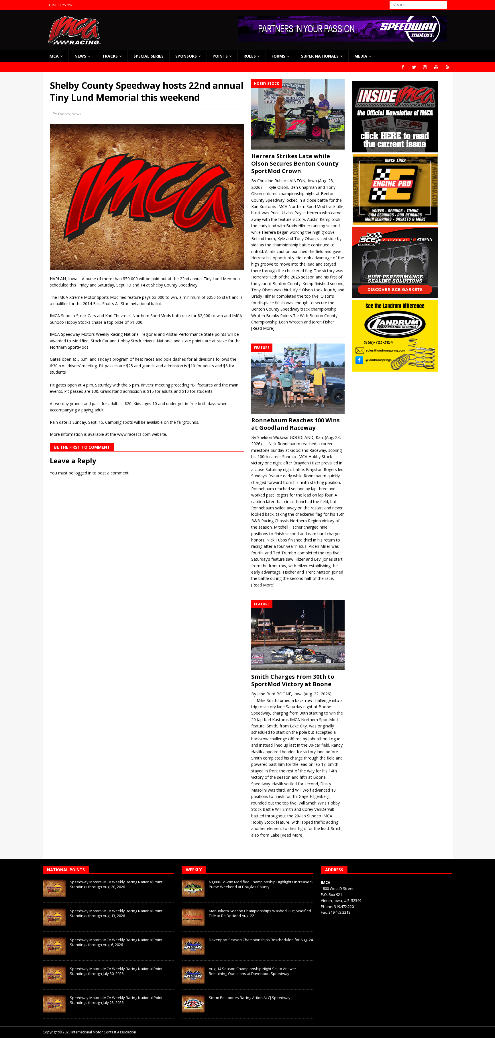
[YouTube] (436, 67)
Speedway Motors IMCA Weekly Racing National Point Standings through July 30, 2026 (116, 971)
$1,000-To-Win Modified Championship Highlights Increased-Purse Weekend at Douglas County (261, 884)
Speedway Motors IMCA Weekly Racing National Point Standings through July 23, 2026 (116, 1000)
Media (360, 56)
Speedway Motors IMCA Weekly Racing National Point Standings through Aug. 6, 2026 (116, 942)
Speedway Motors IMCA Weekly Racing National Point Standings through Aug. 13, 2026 (116, 913)
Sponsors (186, 56)
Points (220, 56)
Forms (278, 56)
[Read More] (262, 328)
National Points (66, 869)
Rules (249, 56)
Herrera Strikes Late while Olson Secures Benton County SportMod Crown (294, 163)
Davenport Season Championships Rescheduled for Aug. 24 (261, 939)
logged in (82, 473)
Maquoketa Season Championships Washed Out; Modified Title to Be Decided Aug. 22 (260, 913)
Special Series (148, 56)
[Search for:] (418, 4)
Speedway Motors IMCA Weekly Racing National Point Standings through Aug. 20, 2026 (116, 884)
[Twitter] (414, 67)
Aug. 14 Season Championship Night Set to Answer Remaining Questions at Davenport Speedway (252, 971)
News (80, 56)
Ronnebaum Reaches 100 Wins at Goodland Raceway (295, 423)
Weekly (194, 869)
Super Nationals (320, 56)
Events (64, 113)
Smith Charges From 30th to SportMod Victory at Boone (292, 680)
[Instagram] (425, 67)
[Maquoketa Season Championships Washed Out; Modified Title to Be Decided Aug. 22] (193, 917)
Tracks (110, 56)
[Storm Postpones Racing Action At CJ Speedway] (193, 1004)
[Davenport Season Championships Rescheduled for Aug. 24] (193, 946)
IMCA (53, 56)
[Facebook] (403, 67)
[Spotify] (448, 67)
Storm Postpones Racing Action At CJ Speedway (249, 997)
